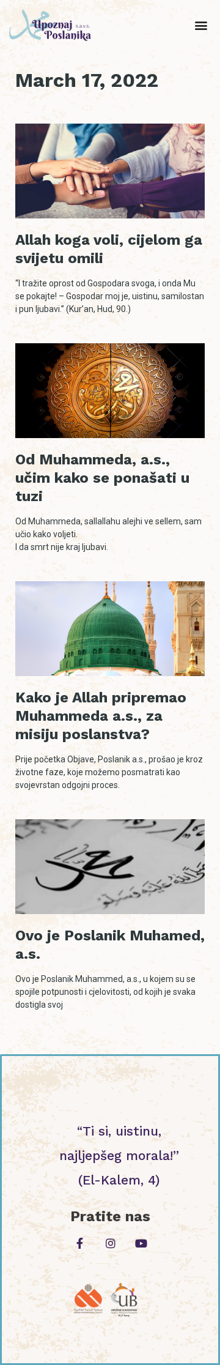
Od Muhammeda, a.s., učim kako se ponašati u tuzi (102, 478)
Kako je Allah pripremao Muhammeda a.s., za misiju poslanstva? (100, 716)
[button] (201, 25)
